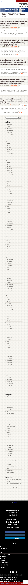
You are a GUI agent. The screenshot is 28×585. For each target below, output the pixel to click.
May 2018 (8, 299)
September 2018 (10, 290)
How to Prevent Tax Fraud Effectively (14, 483)
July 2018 (8, 295)
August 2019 (9, 267)
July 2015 (8, 368)
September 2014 (10, 389)
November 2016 (10, 335)
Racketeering (9, 453)
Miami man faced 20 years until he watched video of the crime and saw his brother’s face (13, 101)
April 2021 (8, 240)
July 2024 (8, 158)
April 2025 (8, 145)
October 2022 (9, 202)
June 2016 (8, 345)
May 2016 (8, 347)
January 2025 (9, 151)
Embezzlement (9, 419)
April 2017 (8, 324)
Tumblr (16, 535)
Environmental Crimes (11, 422)
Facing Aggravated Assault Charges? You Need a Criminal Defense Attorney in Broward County (13, 23)
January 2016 (9, 356)
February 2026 (9, 124)
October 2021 (9, 227)
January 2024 (9, 170)
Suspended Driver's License (12, 466)
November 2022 (10, 200)
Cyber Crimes (9, 409)
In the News (8, 13)
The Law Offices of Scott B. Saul (13, 583)
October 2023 (9, 176)
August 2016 (9, 341)
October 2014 (9, 387)
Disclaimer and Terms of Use (9, 584)
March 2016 (9, 352)
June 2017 (8, 320)
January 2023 (9, 195)
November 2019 (10, 261)
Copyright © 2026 (4, 583)
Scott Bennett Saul (4, 563)
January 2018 (9, 307)
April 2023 (8, 189)
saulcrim (3, 27)
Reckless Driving (10, 455)
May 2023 (8, 187)
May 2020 (8, 248)
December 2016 (10, 333)
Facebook (17, 531)
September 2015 (10, 364)
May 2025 (8, 143)
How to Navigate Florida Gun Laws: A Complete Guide (12, 581)
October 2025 (9, 132)
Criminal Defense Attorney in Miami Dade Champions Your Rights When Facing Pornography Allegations (14, 43)
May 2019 (8, 274)
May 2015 (8, 373)
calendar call (9, 403)
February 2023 (9, 193)
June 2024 (8, 160)
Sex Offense (9, 462)
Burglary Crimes (10, 400)
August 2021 (9, 231)
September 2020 (10, 242)
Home (1, 9)
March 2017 (9, 326)
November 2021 (10, 225)
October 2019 (9, 263)
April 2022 (8, 214)
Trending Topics (10, 470)
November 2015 (10, 360)
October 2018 (9, 288)
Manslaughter (9, 447)
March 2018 (9, 303)
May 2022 (8, 212)
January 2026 (9, 126)
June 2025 (8, 141)
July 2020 (8, 244)
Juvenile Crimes (10, 445)
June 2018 (8, 297)
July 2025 (8, 139)
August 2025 (9, 136)
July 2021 (8, 233)
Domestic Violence (10, 413)
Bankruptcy (9, 398)
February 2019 (9, 280)
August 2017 (9, 316)
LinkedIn (17, 538)
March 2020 (9, 252)
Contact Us (19, 13)
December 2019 (10, 259)
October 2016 (9, 337)
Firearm (8, 428)
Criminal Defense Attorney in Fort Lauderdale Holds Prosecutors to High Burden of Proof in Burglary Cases (13, 62)
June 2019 (8, 271)
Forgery (8, 430)
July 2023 (8, 183)
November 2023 (10, 174)
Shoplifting (9, 464)
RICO (8, 457)
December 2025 (10, 128)
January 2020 (9, 257)
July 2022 (8, 208)
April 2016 (8, 349)
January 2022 (9, 221)
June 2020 (8, 246)
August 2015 (9, 366)
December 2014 (10, 383)
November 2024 (10, 155)
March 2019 (9, 278)
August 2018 (9, 292)
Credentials (12, 9)
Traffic (8, 468)
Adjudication (9, 396)
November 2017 (10, 309)
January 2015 (9, 381)
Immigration (9, 436)
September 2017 (10, 314)
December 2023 (10, 172)
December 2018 (10, 284)
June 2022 (8, 210)
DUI (7, 417)
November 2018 (10, 286)
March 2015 (9, 377)
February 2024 (9, 168)
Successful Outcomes (23, 9)
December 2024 (10, 153)
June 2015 (8, 371)
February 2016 (9, 354)
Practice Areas (6, 9)
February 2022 (9, 219)
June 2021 (8, 236)
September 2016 (10, 339)
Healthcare (9, 434)
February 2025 (9, 149)
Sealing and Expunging (11, 460)
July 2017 (8, 318)
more (23, 34)
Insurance (9, 441)
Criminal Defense (13, 27)
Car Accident (9, 405)
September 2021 (10, 229)
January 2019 (9, 282)
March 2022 (9, 217)
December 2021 (10, 223)
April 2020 (8, 250)
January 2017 (9, 330)
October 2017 (9, 311)
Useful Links (3, 13)
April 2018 (8, 301)
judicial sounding (10, 443)
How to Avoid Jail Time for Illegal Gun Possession (11, 575)
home (21, 16)
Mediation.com (21, 584)
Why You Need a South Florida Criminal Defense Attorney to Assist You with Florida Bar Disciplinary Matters (13, 81)
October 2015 (9, 362)
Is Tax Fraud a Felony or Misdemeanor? (14, 485)
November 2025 (10, 130)
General (11, 104)
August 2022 (9, 206)
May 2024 (8, 162)
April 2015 (8, 375)
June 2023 (8, 185)
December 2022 (10, 198)
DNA (7, 411)
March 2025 (9, 147)
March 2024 (9, 166)
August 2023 (9, 181)
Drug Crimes (9, 415)
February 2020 (9, 255)
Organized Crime (10, 451)
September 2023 (10, 179)
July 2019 (8, 269)
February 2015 (9, 379)
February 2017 (9, 328)
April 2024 (8, 164)
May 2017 (8, 322)
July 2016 (8, 343)
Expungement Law (10, 424)
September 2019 (10, 265)
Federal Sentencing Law (11, 426)
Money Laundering (10, 449)
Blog (17, 9)
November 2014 (10, 385)
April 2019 (8, 276)
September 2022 (10, 204)
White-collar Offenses (11, 472)
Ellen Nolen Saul (4, 565)
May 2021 (8, 238)
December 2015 (10, 358)
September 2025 (10, 134)
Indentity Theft (9, 438)
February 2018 (9, 305)
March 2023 (9, 191)
